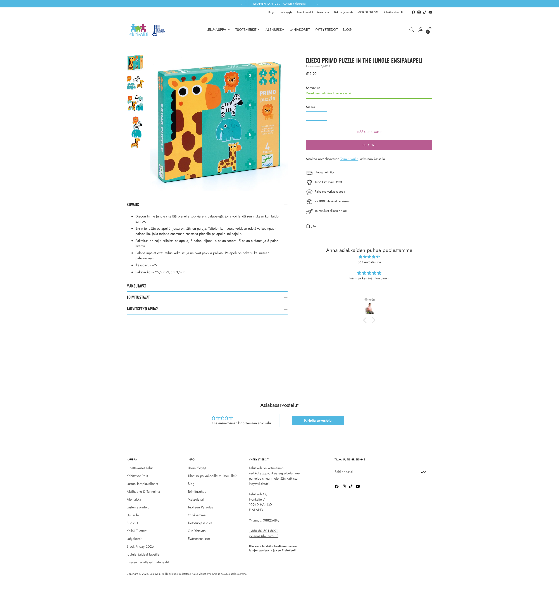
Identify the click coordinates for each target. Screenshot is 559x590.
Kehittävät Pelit (137, 475)
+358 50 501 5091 (263, 530)
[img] (369, 257)
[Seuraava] (317, 3)
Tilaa (422, 472)
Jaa (314, 226)
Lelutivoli (155, 574)
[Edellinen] (241, 3)
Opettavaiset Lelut (140, 467)
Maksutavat (196, 499)
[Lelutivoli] (148, 30)
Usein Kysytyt (197, 467)
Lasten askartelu (138, 507)
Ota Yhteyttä (197, 530)
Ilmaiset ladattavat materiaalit (148, 562)
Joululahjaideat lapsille (143, 554)
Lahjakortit (134, 538)
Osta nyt (369, 145)
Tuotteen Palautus (200, 507)
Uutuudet (133, 515)
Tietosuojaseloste (200, 522)
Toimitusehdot (197, 491)
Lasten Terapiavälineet (142, 483)
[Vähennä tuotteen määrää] (310, 116)
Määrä (310, 106)
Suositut (132, 522)
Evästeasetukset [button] (199, 538)
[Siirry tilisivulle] (420, 29)
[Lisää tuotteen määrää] (323, 116)
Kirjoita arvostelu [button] (317, 420)
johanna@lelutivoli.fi (263, 536)
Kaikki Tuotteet (137, 530)
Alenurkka (134, 499)
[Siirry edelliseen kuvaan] (418, 372)
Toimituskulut (349, 158)
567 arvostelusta (369, 262)
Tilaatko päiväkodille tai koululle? (212, 475)
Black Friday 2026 (140, 546)
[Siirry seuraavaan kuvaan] (428, 372)
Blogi (191, 483)
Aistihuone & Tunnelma (143, 491)
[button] (366, 320)
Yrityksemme (196, 515)
